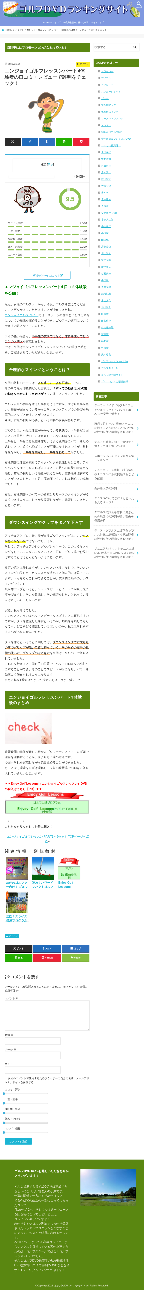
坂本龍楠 (106, 199)
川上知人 (106, 253)
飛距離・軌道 (12, 1109)
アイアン (13, 936)
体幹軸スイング (109, 111)
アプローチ (107, 84)
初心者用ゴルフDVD (112, 132)
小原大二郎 (107, 219)
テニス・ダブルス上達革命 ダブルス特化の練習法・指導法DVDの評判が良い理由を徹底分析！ (114, 534)
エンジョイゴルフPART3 (21, 315)
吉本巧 (105, 192)
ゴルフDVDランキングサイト (70, 1285)
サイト (9, 1063)
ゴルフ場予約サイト (112, 374)
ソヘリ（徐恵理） (111, 145)
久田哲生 (106, 165)
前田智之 (106, 179)
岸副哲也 (106, 246)
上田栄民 (106, 152)
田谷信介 (106, 320)
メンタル (106, 125)
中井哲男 (106, 159)
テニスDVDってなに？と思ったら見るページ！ (114, 500)
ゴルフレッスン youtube (114, 361)
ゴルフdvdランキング (50, 22)
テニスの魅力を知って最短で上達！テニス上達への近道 (114, 444)
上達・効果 (11, 1099)
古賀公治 (106, 186)
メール (10, 1049)
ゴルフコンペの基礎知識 (114, 381)
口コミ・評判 (12, 1089)
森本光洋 (106, 287)
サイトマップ (97, 22)
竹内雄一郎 (107, 327)
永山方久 (106, 300)
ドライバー (107, 71)
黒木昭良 (106, 354)
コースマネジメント (112, 118)
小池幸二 (106, 226)
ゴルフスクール (109, 368)
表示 (50, 164)
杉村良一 (106, 273)
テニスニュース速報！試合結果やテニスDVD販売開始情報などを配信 (114, 474)
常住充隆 (106, 260)
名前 (9, 1035)
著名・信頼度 (12, 1118)
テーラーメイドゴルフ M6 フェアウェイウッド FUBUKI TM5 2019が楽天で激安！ (114, 409)
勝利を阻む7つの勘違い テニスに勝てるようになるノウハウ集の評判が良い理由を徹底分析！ (114, 427)
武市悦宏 (106, 293)
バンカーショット (111, 91)
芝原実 (105, 334)
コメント (12, 998)
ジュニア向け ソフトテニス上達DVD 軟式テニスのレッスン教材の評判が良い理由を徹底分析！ (114, 552)
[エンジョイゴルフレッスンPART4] (28, 199)
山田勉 (105, 239)
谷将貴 (105, 347)
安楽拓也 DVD (109, 213)
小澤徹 (105, 233)
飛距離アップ (108, 105)
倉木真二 (106, 172)
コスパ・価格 (12, 1128)
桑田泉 (105, 280)
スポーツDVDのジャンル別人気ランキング (114, 458)
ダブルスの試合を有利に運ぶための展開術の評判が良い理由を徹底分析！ (114, 516)
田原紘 (105, 314)
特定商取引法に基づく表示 (76, 22)
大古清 (105, 206)
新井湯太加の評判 (105, 488)
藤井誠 (105, 341)
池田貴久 (106, 307)
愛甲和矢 (106, 266)
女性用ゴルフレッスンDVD (116, 138)
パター (105, 98)
